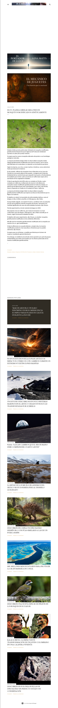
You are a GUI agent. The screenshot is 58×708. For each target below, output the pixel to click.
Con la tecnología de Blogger (30, 703)
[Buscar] (50, 4)
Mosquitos (18, 252)
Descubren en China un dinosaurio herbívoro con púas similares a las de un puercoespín (27, 530)
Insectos (13, 252)
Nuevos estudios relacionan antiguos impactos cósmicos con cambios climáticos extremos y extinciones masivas (28, 361)
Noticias (42, 252)
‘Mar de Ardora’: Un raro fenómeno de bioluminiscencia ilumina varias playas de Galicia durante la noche (27, 311)
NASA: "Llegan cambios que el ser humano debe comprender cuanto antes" (27, 445)
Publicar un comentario (23, 317)
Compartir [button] (9, 250)
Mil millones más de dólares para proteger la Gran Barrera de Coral (28, 567)
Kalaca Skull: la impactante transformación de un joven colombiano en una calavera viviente (28, 642)
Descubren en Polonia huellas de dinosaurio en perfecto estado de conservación (24, 688)
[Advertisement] (29, 16)
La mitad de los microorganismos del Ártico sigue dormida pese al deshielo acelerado (26, 487)
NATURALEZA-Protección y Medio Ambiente (30, 252)
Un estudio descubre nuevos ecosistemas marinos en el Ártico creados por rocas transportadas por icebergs (27, 403)
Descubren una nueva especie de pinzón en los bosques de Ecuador (27, 605)
